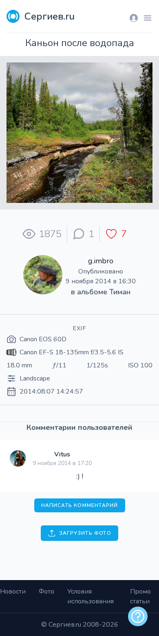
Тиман (119, 292)
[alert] (138, 616)
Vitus (62, 454)
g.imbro (100, 261)
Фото (46, 591)
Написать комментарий (79, 505)
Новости (13, 591)
